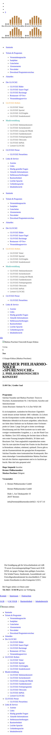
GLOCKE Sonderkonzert (20, 669)
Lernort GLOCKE (17, 696)
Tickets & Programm (13, 615)
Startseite (8, 612)
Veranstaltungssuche (18, 618)
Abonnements (15, 627)
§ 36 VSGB (12, 601)
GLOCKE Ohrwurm (18, 690)
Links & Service (11, 705)
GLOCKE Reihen (12, 657)
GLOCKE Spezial (17, 663)
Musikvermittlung (12, 672)
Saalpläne (13, 621)
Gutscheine (14, 624)
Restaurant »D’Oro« (18, 651)
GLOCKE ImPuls (17, 693)
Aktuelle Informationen (19, 717)
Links (12, 711)
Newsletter (14, 630)
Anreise (13, 708)
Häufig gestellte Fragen (19, 714)
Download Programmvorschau (22, 633)
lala (1, 338)
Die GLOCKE (11, 639)
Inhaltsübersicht (42, 601)
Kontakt (3, 596)
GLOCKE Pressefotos (18, 702)
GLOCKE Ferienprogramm (21, 687)
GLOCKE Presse (12, 699)
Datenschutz (26, 596)
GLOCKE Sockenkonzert (20, 678)
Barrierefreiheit (26, 601)
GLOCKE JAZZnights (19, 666)
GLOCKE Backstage (18, 648)
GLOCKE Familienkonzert (20, 684)
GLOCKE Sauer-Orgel (19, 645)
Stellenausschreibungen (19, 720)
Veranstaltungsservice (18, 654)
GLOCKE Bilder (17, 642)
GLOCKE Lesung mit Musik (21, 681)
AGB (2, 601)
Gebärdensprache (17, 728)
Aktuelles (8, 636)
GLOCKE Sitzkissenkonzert (21, 675)
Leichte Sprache (16, 725)
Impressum (14, 596)
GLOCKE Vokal (16, 660)
